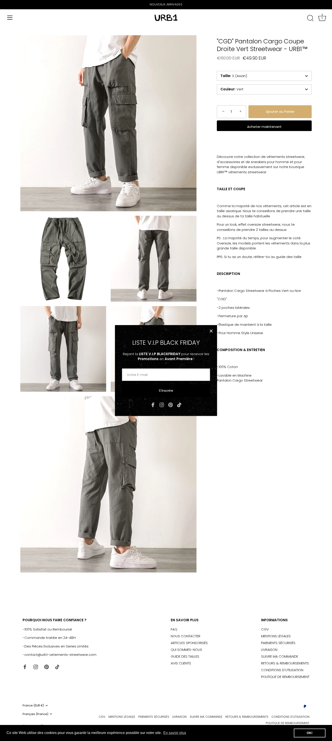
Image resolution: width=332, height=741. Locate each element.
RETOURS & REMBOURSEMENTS (285, 663)
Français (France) (35, 714)
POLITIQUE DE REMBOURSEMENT (285, 676)
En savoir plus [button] (174, 733)
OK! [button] (310, 733)
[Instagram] (161, 404)
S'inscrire (166, 390)
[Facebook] (153, 404)
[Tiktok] (179, 404)
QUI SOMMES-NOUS (186, 649)
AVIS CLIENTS (181, 663)
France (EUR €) (33, 705)
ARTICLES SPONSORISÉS (189, 642)
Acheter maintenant (264, 126)
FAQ (174, 629)
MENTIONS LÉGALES (276, 636)
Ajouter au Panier (280, 111)
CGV (265, 629)
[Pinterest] (170, 404)
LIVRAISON (269, 649)
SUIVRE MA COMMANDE (279, 656)
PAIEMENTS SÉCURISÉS (278, 642)
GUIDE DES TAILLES (185, 656)
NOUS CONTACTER (185, 636)
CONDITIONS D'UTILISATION (282, 670)
